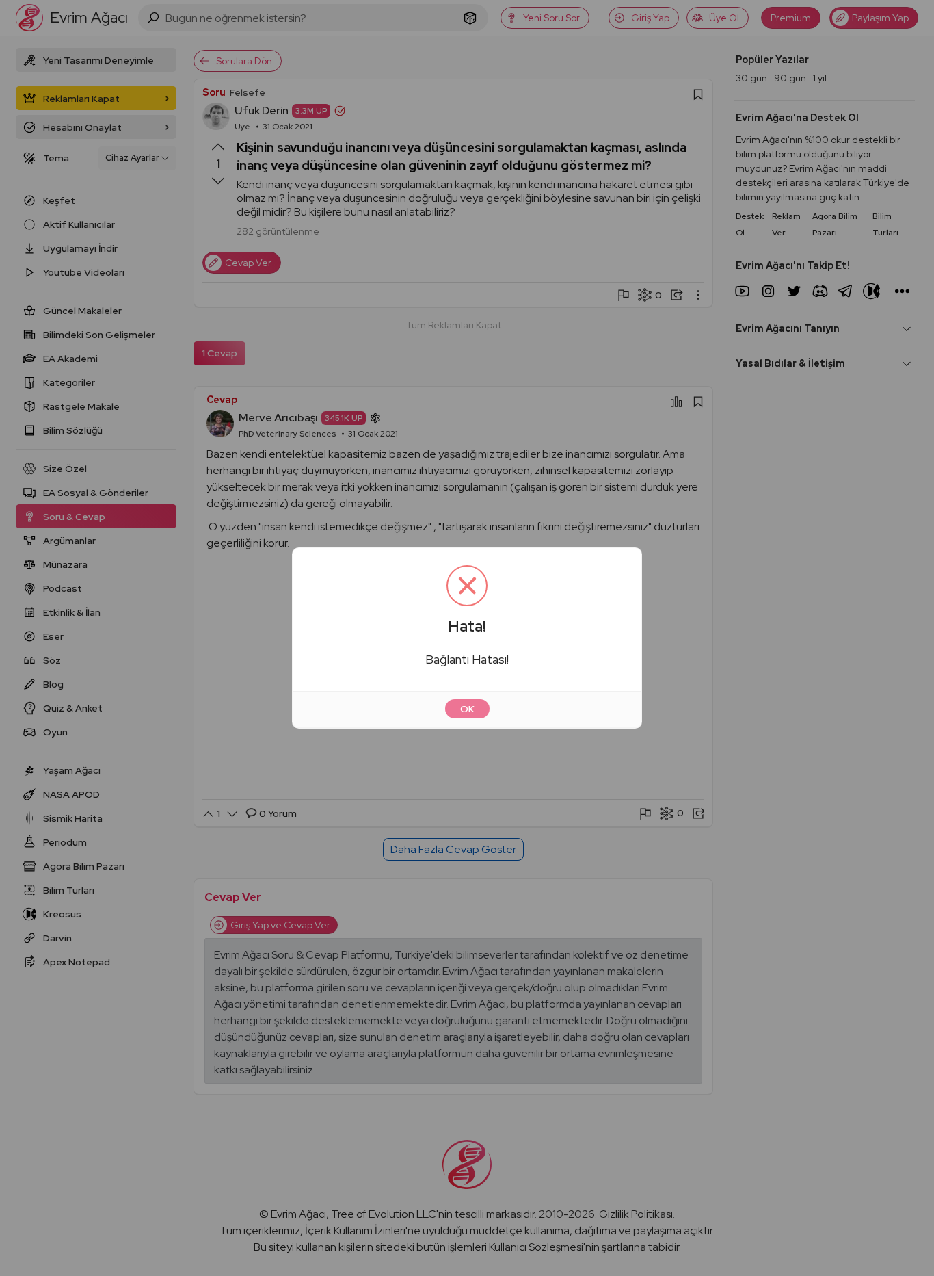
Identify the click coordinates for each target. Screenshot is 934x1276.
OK (467, 709)
